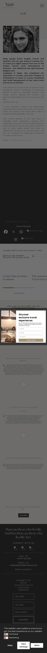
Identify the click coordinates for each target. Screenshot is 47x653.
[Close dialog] (44, 312)
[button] (6, 634)
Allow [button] (36, 645)
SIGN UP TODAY (31, 340)
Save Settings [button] (24, 645)
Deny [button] (10, 645)
